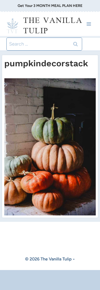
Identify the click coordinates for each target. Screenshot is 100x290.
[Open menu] (89, 24)
